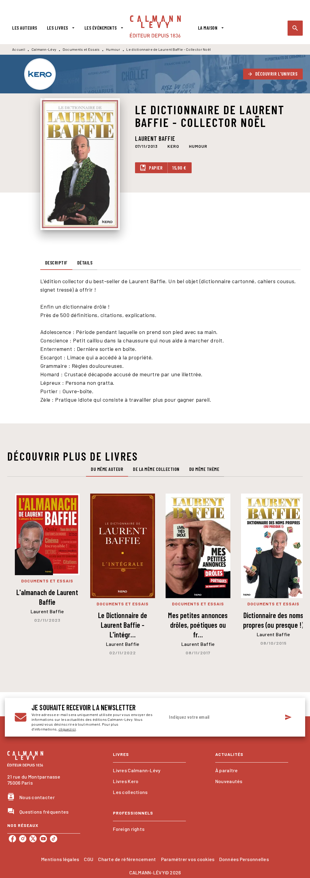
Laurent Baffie (155, 138)
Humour (113, 49)
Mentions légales (60, 859)
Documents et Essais (81, 49)
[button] (273, 74)
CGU (88, 859)
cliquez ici (67, 729)
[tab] (24, 28)
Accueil (18, 49)
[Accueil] (155, 26)
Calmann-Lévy (44, 49)
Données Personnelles (244, 859)
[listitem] (12, 839)
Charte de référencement (127, 859)
